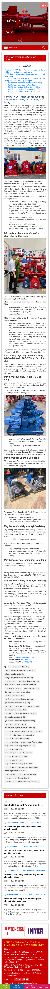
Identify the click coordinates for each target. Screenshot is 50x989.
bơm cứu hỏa (10, 685)
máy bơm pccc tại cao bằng (28, 767)
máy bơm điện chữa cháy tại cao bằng (19, 764)
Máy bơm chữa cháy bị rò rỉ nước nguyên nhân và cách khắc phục (22, 899)
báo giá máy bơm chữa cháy (18, 667)
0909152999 (43, 986)
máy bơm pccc (10, 767)
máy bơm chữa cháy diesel (32, 731)
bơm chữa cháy (10, 681)
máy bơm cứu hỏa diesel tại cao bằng (18, 753)
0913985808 (30, 986)
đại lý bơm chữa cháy (31, 688)
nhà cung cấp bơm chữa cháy (15, 771)
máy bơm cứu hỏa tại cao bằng (16, 756)
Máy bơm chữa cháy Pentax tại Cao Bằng (25, 83)
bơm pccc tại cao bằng (13, 688)
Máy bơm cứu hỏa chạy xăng (31, 742)
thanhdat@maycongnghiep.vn (25, 657)
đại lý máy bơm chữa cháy (14, 695)
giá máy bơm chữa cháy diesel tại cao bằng (20, 713)
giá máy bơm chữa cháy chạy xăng (17, 703)
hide (29, 66)
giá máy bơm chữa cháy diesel (16, 710)
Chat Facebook (17, 986)
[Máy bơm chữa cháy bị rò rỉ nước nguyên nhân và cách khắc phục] (25, 895)
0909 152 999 (27, 662)
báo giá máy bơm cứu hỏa (14, 674)
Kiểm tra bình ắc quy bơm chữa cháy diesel (23, 805)
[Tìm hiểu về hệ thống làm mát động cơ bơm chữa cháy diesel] (25, 871)
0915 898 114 (26, 660)
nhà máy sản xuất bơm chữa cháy (17, 778)
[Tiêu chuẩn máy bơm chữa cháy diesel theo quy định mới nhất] (25, 847)
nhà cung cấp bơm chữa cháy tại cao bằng (20, 774)
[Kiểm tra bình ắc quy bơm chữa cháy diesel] (25, 801)
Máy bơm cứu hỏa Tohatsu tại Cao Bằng (24, 89)
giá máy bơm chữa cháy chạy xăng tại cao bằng (22, 706)
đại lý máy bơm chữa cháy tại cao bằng (19, 699)
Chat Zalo (5, 986)
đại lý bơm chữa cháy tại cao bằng (17, 692)
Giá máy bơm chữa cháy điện (15, 717)
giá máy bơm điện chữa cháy (15, 724)
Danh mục (13, 47)
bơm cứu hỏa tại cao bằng (26, 685)
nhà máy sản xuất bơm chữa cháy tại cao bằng (22, 781)
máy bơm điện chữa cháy (14, 760)
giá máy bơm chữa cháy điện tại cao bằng (20, 721)
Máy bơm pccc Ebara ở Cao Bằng (22, 85)
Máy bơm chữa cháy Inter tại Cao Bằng (24, 87)
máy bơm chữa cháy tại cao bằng (17, 738)
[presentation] (5, 931)
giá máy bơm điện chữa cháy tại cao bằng (20, 728)
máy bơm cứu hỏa (11, 742)
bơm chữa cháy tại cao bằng (29, 681)
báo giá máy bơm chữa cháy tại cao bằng (20, 670)
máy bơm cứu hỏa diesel (14, 749)
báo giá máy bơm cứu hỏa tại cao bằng (19, 678)
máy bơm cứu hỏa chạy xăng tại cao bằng (20, 746)
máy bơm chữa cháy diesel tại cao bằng (19, 735)
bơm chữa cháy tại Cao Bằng (24, 99)
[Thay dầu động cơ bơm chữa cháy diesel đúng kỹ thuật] (25, 823)
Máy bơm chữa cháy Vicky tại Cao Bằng (24, 91)
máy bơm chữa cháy (12, 731)
